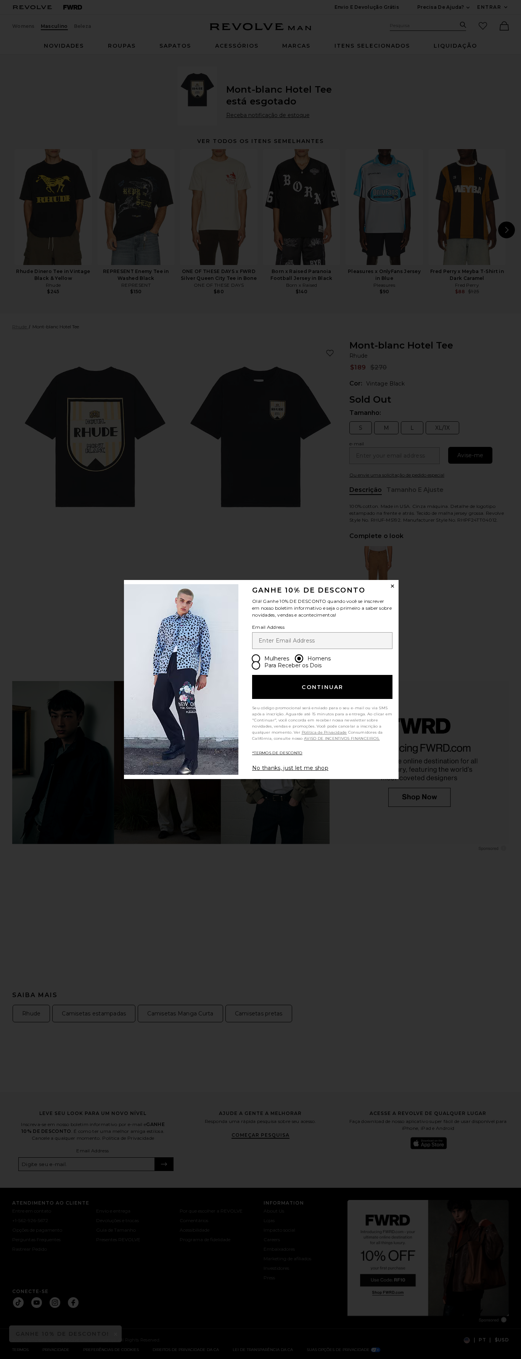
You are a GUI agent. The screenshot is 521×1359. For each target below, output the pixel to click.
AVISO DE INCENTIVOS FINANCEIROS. (342, 738)
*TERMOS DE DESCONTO (277, 752)
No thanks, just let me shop (290, 768)
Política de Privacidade (324, 732)
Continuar (322, 687)
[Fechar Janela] (392, 586)
